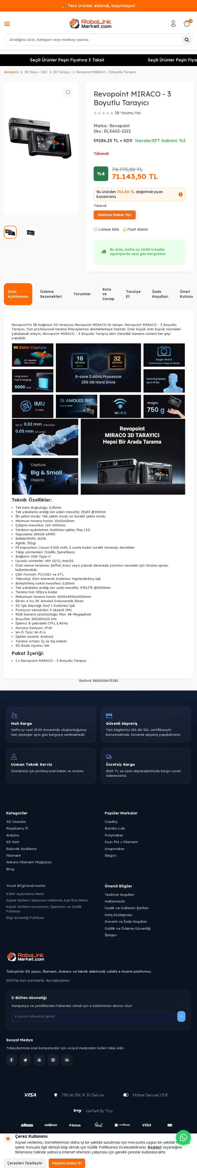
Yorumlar (82, 294)
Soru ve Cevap (108, 294)
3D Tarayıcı (62, 72)
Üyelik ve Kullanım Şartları (127, 908)
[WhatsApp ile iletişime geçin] (183, 1137)
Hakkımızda (115, 901)
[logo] (90, 23)
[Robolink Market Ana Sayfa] (98, 957)
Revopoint (120, 125)
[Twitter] (25, 1060)
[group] (41, 148)
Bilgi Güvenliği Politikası (25, 918)
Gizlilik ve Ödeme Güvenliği (128, 928)
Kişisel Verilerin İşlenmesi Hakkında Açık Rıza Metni (47, 900)
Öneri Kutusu (186, 294)
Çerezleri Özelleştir (24, 1163)
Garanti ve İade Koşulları (126, 921)
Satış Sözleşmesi (118, 914)
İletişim (111, 935)
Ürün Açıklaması (18, 294)
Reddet (155, 1147)
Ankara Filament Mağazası (29, 862)
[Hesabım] (173, 23)
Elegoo (110, 855)
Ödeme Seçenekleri (51, 294)
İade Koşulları (160, 294)
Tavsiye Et (133, 294)
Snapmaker (114, 848)
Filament (13, 855)
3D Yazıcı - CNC (35, 72)
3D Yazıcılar (16, 821)
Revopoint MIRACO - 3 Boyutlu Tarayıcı (106, 72)
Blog (10, 869)
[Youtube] (39, 1060)
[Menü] (7, 24)
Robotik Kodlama (21, 848)
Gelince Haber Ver (115, 215)
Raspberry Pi (17, 828)
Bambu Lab (115, 828)
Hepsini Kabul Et (67, 1163)
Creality (111, 821)
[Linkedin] (67, 1060)
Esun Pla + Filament (121, 842)
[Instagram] (53, 1060)
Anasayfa (11, 72)
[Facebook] (11, 1060)
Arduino (12, 835)
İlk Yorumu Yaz (128, 113)
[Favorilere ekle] (68, 92)
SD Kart (12, 842)
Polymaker (114, 835)
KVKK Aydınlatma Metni (25, 894)
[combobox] (98, 40)
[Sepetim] (187, 23)
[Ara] (187, 40)
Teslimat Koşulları (119, 894)
